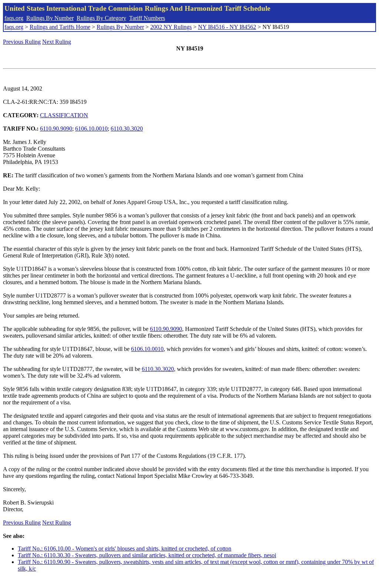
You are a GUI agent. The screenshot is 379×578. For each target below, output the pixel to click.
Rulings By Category (101, 18)
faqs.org (13, 18)
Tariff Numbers (147, 18)
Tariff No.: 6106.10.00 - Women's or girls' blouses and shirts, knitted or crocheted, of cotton (124, 548)
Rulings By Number (50, 18)
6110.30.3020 (127, 128)
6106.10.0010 (91, 128)
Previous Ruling (22, 42)
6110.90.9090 (56, 128)
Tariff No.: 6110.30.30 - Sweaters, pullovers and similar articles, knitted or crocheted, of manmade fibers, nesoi (147, 555)
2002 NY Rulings (171, 27)
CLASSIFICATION (64, 115)
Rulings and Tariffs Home (60, 27)
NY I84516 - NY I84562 (227, 27)
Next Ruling (56, 42)
